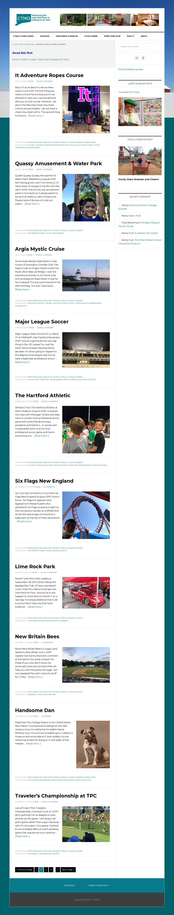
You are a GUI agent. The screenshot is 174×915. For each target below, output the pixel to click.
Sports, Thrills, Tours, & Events (68, 142)
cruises (48, 303)
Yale (89, 780)
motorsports (51, 621)
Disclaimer (69, 885)
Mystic (72, 303)
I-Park (137, 215)
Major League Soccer (42, 322)
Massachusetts (59, 551)
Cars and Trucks (36, 621)
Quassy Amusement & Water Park (58, 163)
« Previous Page (24, 869)
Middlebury (58, 233)
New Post (47, 142)
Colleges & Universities (39, 780)
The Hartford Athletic (42, 395)
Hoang (65, 303)
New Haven (88, 145)
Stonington (20, 306)
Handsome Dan (35, 710)
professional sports (60, 379)
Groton (57, 303)
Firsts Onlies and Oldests (63, 780)
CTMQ (32, 20)
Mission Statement (98, 885)
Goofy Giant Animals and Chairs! (138, 179)
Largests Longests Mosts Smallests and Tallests (58, 145)
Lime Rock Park (35, 566)
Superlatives (89, 142)
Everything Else (26, 44)
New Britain (50, 694)
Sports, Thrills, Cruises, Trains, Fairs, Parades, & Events (40, 59)
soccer (91, 379)
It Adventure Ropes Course (49, 75)
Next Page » (68, 869)
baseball (32, 694)
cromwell (33, 854)
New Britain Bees (37, 636)
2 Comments (49, 487)
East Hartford (42, 379)
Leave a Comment (44, 81)
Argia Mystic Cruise (40, 249)
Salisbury (63, 621)
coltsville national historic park (51, 465)
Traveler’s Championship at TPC (56, 796)
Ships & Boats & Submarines (88, 303)
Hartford (73, 465)
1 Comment (46, 716)
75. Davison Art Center (146, 233)
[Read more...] (36, 115)
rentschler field (79, 379)
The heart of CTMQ (128, 92)
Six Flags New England (44, 481)
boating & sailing (36, 303)
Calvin (31, 145)
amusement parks (36, 233)
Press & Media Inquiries (130, 69)
